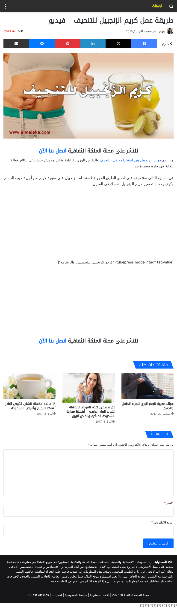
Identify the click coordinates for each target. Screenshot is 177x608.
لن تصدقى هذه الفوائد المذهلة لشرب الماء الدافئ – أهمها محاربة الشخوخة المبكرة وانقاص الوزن (90, 411)
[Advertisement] (88, 225)
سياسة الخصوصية (76, 595)
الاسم (169, 503)
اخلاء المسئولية (99, 595)
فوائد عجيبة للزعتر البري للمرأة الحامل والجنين (148, 406)
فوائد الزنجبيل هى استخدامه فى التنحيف (130, 160)
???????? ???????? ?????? (158, 605)
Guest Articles (38, 595)
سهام (162, 31)
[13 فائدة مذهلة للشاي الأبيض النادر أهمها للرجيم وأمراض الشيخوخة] (29, 386)
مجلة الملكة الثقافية (136, 595)
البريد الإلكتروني (162, 522)
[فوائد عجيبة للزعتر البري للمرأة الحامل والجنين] (147, 386)
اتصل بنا (57, 595)
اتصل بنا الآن (52, 151)
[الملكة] (157, 6)
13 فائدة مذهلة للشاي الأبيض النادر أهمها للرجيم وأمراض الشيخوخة (30, 406)
